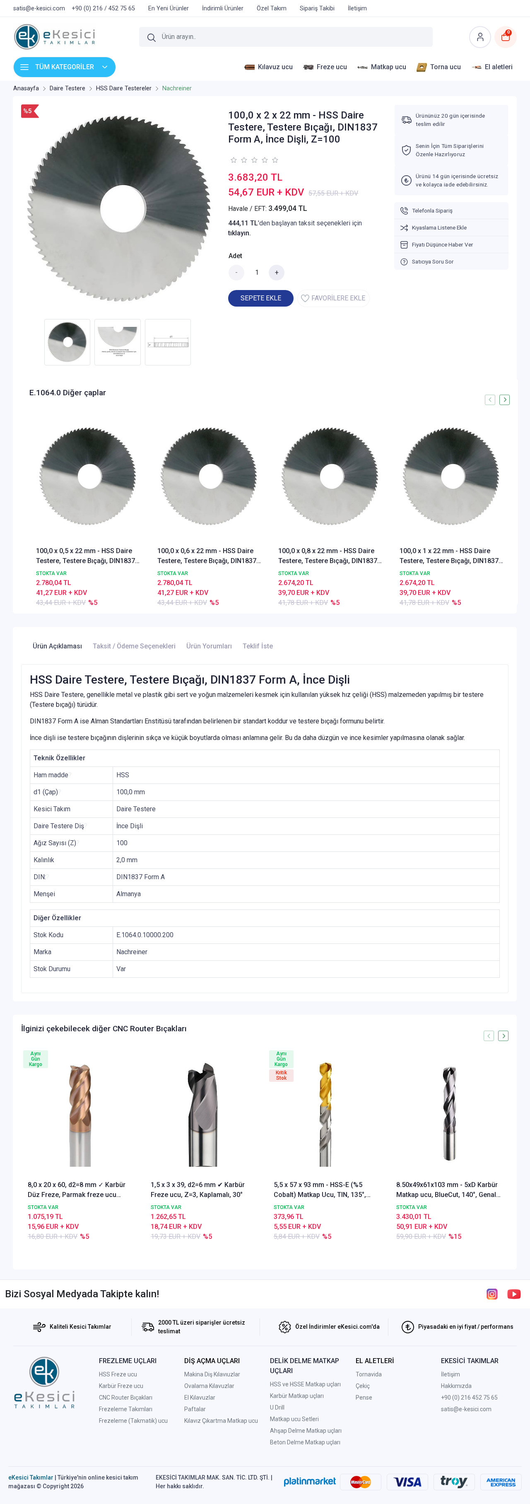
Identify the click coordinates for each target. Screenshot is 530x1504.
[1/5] (233, 160)
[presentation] (490, 399)
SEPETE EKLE (261, 298)
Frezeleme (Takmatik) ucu (133, 1420)
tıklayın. (239, 233)
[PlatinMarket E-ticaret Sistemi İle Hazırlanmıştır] (310, 1482)
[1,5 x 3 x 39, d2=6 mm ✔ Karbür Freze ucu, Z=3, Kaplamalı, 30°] (203, 1113)
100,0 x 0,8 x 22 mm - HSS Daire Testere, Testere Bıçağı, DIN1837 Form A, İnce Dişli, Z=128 (327, 556)
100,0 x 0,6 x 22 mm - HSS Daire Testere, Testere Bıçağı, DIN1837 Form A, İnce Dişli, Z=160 (206, 556)
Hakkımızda (456, 1386)
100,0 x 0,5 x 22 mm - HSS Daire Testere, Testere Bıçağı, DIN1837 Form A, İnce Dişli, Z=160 (85, 556)
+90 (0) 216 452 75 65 (469, 1397)
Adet (235, 256)
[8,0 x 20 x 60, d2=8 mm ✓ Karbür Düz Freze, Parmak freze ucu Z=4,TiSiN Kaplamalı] (80, 1113)
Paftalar (195, 1409)
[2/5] (238, 160)
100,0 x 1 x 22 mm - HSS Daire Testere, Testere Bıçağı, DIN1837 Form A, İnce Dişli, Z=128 (449, 556)
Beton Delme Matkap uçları (305, 1442)
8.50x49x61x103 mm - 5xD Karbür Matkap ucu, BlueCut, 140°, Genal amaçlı (447, 1190)
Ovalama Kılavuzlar (209, 1386)
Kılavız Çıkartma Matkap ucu (221, 1420)
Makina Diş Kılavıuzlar (212, 1374)
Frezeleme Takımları (125, 1409)
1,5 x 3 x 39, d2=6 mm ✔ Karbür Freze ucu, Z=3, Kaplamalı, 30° (198, 1190)
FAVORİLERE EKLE (338, 298)
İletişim (450, 1374)
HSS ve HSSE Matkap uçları (305, 1384)
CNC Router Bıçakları (125, 1397)
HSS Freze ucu (118, 1374)
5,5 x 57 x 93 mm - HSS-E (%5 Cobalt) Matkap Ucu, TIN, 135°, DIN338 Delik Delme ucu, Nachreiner (320, 1190)
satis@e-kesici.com (466, 1409)
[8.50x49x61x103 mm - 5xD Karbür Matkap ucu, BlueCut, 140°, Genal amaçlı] (449, 1113)
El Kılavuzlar (199, 1397)
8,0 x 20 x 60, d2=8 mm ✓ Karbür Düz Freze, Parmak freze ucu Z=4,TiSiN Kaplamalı (76, 1190)
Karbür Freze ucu (121, 1386)
